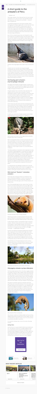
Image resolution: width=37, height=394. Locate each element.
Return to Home (20, 382)
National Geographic (28, 106)
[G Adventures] (20, 1)
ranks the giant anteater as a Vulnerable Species (23, 146)
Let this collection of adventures (24, 333)
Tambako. (25, 214)
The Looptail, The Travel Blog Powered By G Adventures (17, 4)
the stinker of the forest (28, 238)
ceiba (23, 282)
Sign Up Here (20, 349)
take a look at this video (22, 321)
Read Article (10, 379)
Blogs (3, 8)
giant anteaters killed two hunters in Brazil (23, 169)
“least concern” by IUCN (25, 317)
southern (18, 242)
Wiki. (22, 137)
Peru (14, 18)
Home (3, 6)
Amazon (12, 327)
